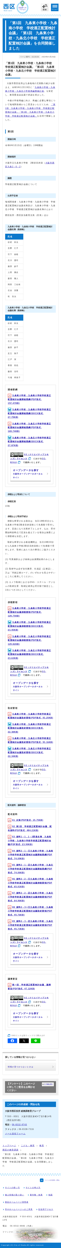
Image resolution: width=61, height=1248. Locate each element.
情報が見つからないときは (20, 1067)
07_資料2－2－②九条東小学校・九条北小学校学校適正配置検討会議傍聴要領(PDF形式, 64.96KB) (30, 897)
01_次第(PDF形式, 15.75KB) (27, 820)
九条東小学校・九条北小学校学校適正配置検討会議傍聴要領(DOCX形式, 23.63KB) (29, 654)
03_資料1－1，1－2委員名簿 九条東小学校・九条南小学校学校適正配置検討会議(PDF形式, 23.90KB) (29, 840)
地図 (50, 1195)
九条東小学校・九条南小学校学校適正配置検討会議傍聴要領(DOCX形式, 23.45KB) (29, 626)
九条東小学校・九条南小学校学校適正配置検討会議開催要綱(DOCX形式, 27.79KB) (29, 413)
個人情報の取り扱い (14, 1195)
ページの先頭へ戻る (52, 1180)
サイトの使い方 (12, 1188)
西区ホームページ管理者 (16, 1202)
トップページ (9, 1145)
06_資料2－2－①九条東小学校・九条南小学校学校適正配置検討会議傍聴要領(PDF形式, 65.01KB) (30, 883)
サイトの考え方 (33, 1188)
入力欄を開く (48, 1084)
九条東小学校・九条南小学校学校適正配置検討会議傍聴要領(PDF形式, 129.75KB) (29, 612)
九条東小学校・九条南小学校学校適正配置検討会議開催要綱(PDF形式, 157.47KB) (29, 399)
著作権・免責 (36, 1195)
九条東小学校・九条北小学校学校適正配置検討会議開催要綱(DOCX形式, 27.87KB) (29, 442)
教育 (41, 1145)
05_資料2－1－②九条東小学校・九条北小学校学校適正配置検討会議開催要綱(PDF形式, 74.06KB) (30, 869)
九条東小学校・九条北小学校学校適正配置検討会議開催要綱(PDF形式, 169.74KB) (29, 427)
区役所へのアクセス (22, 8)
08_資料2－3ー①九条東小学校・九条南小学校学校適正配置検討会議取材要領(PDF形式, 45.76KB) (30, 911)
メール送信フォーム (15, 1133)
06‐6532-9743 (19, 1124)
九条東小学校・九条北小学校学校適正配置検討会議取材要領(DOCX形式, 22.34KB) (29, 752)
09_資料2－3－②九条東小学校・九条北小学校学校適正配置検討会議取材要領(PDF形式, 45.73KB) (30, 925)
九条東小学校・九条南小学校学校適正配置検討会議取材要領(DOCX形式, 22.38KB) (29, 728)
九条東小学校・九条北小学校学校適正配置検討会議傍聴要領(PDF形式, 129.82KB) (29, 640)
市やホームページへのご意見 (19, 1209)
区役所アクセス (45, 1209)
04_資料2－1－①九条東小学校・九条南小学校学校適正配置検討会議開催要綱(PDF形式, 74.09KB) (30, 855)
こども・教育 (28, 1145)
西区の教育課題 (10, 1150)
